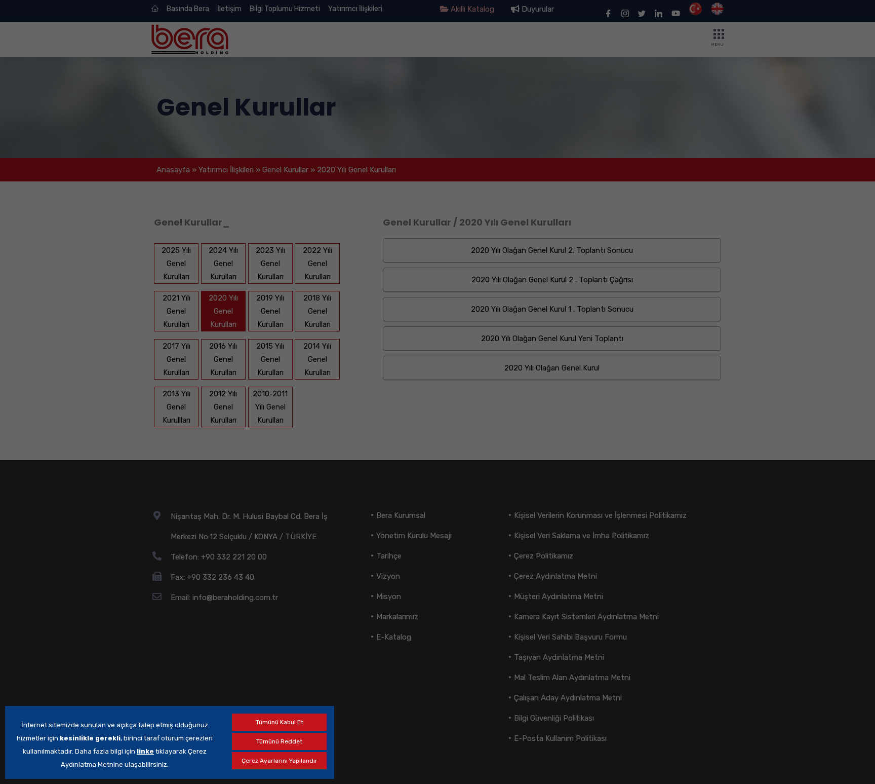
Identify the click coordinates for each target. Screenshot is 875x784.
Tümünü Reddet (279, 741)
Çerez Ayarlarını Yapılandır (279, 760)
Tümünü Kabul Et (279, 722)
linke (145, 751)
